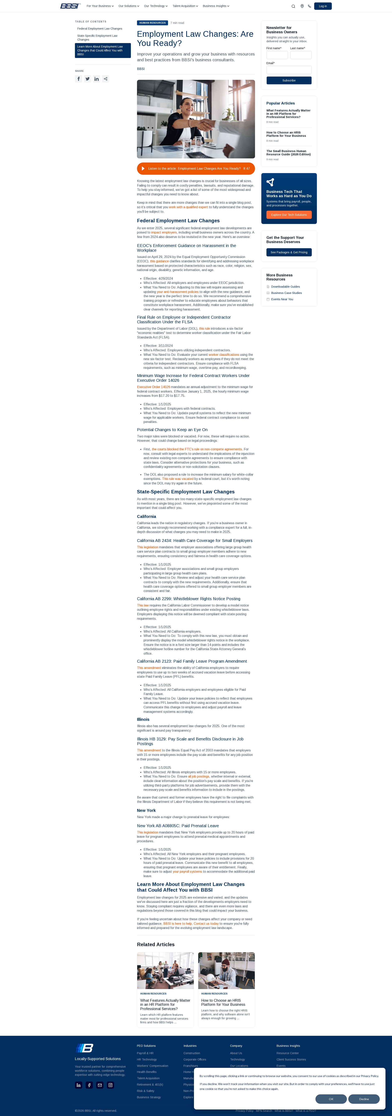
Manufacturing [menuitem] (193, 1078)
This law (143, 605)
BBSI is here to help (177, 923)
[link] (70, 6)
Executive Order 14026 (153, 387)
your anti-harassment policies (178, 292)
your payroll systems (187, 871)
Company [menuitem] (236, 1045)
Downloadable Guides (285, 286)
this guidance (159, 261)
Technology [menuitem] (237, 1059)
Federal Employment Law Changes (99, 28)
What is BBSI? (284, 1110)
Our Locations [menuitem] (239, 1065)
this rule (204, 328)
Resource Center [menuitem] (288, 1053)
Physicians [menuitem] (191, 1084)
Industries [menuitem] (190, 1045)
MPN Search (264, 1110)
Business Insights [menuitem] (288, 1045)
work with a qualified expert (188, 207)
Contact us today (206, 923)
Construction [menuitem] (192, 1053)
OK (331, 1099)
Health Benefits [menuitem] (147, 1072)
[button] (143, 169)
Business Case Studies (286, 293)
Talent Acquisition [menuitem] (148, 1078)
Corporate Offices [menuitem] (195, 1059)
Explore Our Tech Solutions (289, 214)
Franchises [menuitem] (191, 1065)
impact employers (163, 232)
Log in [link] (323, 6)
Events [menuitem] (281, 1065)
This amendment (149, 668)
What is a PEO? (306, 1110)
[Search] (293, 6)
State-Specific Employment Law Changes (97, 37)
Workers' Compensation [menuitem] (152, 1065)
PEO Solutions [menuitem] (146, 1045)
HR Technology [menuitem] (147, 1059)
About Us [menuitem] (236, 1053)
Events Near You (282, 299)
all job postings (198, 776)
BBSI (141, 69)
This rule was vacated (178, 479)
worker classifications (224, 354)
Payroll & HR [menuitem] (145, 1053)
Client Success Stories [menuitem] (291, 1059)
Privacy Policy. (370, 1076)
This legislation (147, 547)
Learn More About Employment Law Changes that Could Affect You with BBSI (100, 50)
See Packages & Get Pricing (289, 252)
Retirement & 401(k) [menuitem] (150, 1084)
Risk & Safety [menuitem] (145, 1091)
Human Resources (152, 22)
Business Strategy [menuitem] (149, 1097)
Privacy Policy (245, 1110)
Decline (364, 1099)
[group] (196, 168)
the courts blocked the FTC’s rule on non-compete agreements (197, 449)
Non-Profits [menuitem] (191, 1091)
